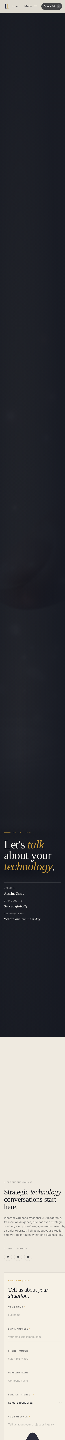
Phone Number (18, 1351)
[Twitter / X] (18, 1257)
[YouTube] (28, 1257)
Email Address (19, 1329)
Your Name (16, 1307)
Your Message (19, 1416)
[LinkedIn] (8, 1257)
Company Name (18, 1372)
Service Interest (21, 1394)
